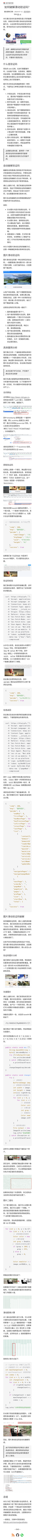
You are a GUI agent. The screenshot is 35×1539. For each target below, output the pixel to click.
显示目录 (27, 12)
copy (28, 521)
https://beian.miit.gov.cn (19, 397)
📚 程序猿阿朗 (8, 3)
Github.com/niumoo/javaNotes (15, 1522)
